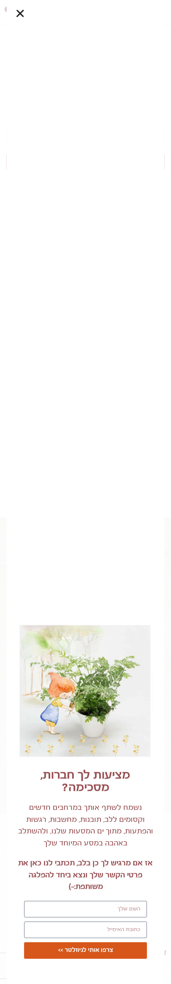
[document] (85, 492)
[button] (20, 13)
